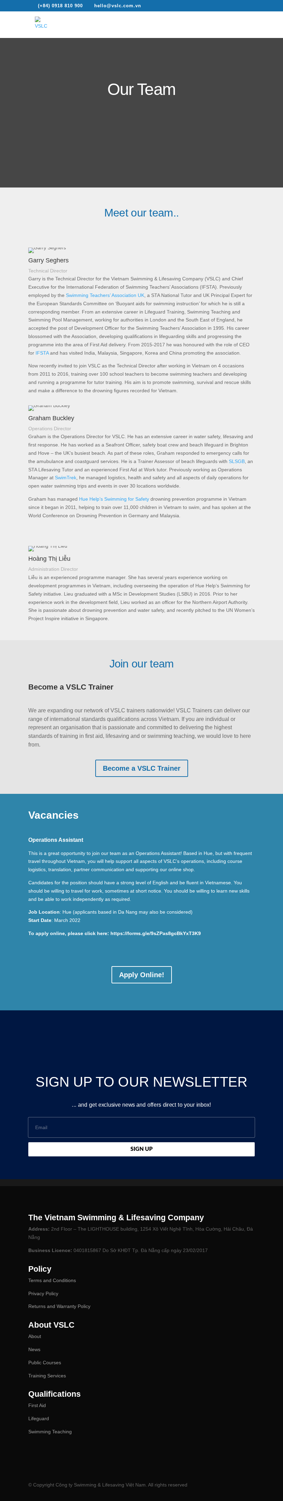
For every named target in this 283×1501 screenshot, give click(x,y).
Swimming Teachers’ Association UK (104, 295)
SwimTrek (65, 477)
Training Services (47, 1375)
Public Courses (44, 1362)
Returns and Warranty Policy (59, 1306)
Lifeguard (38, 1418)
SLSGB (237, 461)
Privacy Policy (43, 1293)
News (34, 1349)
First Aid (37, 1405)
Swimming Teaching (50, 1431)
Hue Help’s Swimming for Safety (114, 499)
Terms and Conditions (52, 1280)
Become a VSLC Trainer (141, 768)
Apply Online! (141, 975)
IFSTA (42, 353)
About (34, 1336)
